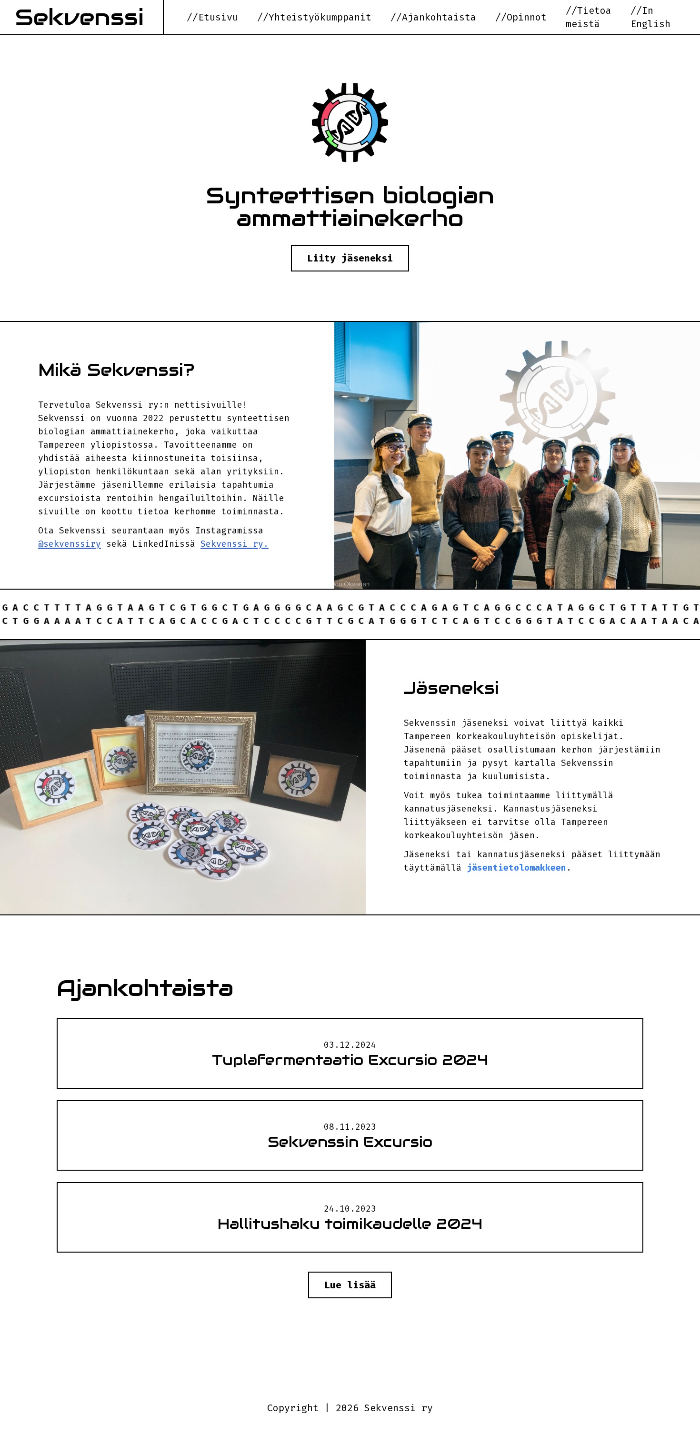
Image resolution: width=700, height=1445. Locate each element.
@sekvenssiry (69, 544)
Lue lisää (350, 1285)
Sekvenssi (79, 17)
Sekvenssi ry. (234, 544)
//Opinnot (521, 17)
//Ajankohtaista (433, 17)
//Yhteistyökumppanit (314, 17)
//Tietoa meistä (588, 17)
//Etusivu (212, 17)
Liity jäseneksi (350, 258)
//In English (650, 17)
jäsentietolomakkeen (516, 868)
